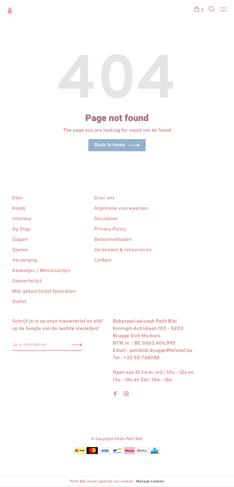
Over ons (104, 198)
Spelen (20, 250)
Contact (103, 260)
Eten (17, 198)
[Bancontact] (117, 453)
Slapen (20, 240)
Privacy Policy (110, 229)
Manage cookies (150, 481)
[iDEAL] (79, 453)
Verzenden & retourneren (122, 250)
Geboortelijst (26, 281)
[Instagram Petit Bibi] (126, 395)
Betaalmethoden (113, 240)
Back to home (109, 145)
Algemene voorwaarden (121, 209)
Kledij (18, 209)
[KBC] (154, 453)
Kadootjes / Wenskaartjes (41, 271)
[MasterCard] (92, 453)
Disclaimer (106, 219)
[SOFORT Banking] (129, 453)
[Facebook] (115, 395)
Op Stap (21, 229)
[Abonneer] (75, 345)
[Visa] (105, 453)
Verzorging (24, 260)
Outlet (19, 302)
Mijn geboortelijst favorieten (44, 291)
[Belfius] (141, 453)
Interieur (22, 219)
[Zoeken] (212, 10)
